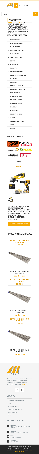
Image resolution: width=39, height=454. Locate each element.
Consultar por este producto (19, 224)
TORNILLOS (13, 117)
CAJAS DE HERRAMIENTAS (17, 89)
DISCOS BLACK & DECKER (17, 50)
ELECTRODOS (14, 64)
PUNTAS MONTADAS (16, 96)
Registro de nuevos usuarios (16, 400)
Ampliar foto (19, 191)
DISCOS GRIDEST (15, 39)
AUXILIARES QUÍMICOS (16, 43)
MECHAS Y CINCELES (16, 114)
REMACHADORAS (15, 93)
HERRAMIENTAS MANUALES (18, 75)
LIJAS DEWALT (14, 54)
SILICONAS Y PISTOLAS (16, 85)
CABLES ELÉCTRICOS (16, 103)
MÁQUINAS (13, 68)
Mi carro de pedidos (13, 406)
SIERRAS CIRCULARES (16, 57)
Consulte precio (19, 276)
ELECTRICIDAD (14, 110)
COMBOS (19, 22)
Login (9, 403)
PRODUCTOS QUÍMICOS (16, 100)
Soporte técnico (12, 412)
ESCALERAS (13, 107)
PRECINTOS (13, 82)
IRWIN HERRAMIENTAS (16, 71)
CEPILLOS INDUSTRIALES (17, 121)
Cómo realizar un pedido (15, 409)
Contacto (10, 415)
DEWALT (10, 22)
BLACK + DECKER (15, 47)
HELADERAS (13, 78)
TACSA (12, 124)
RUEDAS (12, 128)
